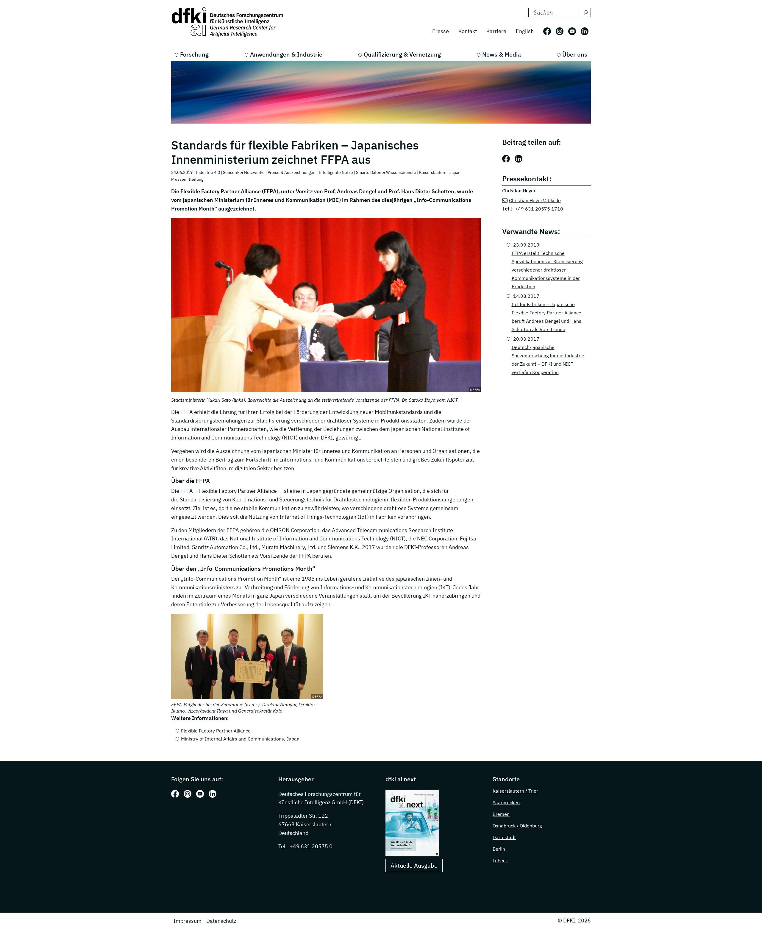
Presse (440, 31)
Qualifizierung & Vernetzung (402, 54)
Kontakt (467, 31)
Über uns (574, 54)
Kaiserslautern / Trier (515, 791)
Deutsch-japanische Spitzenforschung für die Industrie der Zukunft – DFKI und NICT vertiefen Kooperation (548, 359)
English (525, 31)
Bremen (501, 814)
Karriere (496, 31)
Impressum (188, 920)
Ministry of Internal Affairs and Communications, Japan (240, 739)
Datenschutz (221, 920)
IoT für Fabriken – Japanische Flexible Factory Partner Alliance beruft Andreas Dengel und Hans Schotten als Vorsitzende (546, 316)
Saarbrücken (506, 802)
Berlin (499, 849)
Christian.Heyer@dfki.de (535, 200)
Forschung (194, 54)
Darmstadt (504, 837)
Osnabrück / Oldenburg (517, 826)
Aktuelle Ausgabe (414, 865)
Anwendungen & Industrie (286, 54)
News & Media (501, 54)
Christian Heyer (518, 191)
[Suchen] (586, 12)
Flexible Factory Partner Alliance (216, 731)
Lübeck (500, 860)
